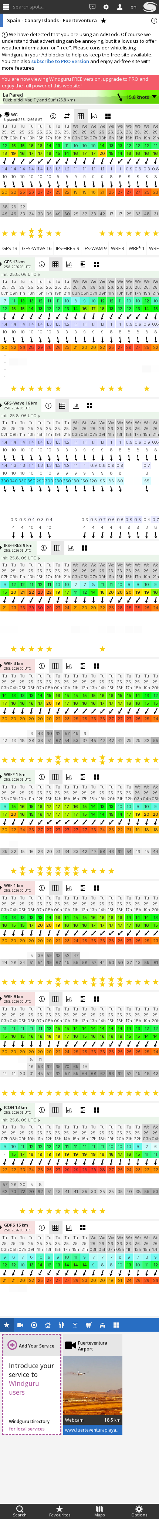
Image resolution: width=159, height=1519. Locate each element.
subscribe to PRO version (60, 61)
